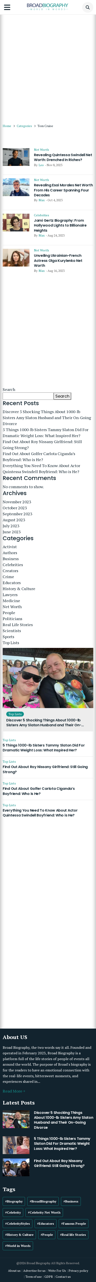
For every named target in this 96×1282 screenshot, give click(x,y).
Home (7, 126)
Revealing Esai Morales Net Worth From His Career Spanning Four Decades (63, 190)
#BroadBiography (43, 1201)
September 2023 (17, 513)
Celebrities (41, 215)
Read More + (14, 1091)
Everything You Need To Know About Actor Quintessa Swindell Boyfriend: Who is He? (41, 468)
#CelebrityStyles (17, 1223)
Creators (10, 570)
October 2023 (15, 507)
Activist (10, 546)
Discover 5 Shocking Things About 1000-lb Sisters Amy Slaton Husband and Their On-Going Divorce (47, 417)
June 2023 (12, 531)
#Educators (45, 1223)
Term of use (33, 1276)
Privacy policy (78, 1270)
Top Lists (11, 642)
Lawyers (10, 594)
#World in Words (18, 1246)
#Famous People (73, 1223)
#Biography (14, 1201)
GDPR (48, 1276)
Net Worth (41, 149)
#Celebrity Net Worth (44, 1212)
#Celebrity (13, 1212)
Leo (41, 165)
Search (9, 389)
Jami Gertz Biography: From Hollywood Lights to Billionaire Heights (60, 225)
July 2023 (11, 525)
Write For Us (57, 1270)
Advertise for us (34, 1270)
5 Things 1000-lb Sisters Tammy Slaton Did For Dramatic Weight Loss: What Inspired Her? (45, 432)
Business (11, 558)
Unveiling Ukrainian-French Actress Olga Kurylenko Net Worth (58, 260)
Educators (12, 582)
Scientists (12, 630)
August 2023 (14, 519)
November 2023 (17, 501)
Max (42, 200)
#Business (70, 1201)
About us (14, 1270)
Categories (24, 126)
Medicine (11, 600)
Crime (8, 576)
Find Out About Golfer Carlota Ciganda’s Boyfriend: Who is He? (39, 456)
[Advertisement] (48, 67)
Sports (8, 636)
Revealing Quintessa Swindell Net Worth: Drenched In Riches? (63, 157)
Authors (10, 552)
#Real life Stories (73, 1234)
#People (47, 1234)
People (9, 612)
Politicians (12, 618)
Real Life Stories (18, 624)
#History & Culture (19, 1234)
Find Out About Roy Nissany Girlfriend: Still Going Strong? (42, 444)
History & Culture (19, 588)
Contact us (63, 1276)
